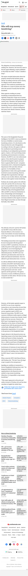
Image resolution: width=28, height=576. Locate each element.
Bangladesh (4, 6)
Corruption (17, 397)
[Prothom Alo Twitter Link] (11, 544)
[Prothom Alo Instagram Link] (14, 544)
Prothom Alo (6, 557)
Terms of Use (20, 557)
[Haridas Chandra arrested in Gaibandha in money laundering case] (22, 439)
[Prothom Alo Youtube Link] (18, 544)
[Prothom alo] (5, 2)
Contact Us (13, 560)
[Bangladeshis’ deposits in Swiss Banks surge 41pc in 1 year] (22, 459)
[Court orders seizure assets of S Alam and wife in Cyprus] (22, 469)
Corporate (4, 535)
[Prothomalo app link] (9, 552)
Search (23, 535)
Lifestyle (22, 530)
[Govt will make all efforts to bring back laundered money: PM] (22, 502)
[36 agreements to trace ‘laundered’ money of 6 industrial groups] (22, 493)
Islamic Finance (7, 397)
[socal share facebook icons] (2, 39)
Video (13, 535)
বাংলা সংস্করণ (13, 537)
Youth (9, 530)
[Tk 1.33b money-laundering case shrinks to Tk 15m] (22, 449)
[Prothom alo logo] (14, 524)
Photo (9, 535)
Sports (16, 6)
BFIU (4, 401)
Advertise (13, 557)
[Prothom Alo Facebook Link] (7, 544)
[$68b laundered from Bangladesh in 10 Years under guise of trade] (22, 512)
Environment (7, 532)
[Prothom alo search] (19, 2)
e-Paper (18, 535)
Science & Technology (17, 532)
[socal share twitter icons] (5, 39)
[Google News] (21, 544)
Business (4, 530)
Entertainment (15, 530)
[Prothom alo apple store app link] (19, 552)
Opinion (23, 527)
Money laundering (13, 401)
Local (3, 23)
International (11, 6)
